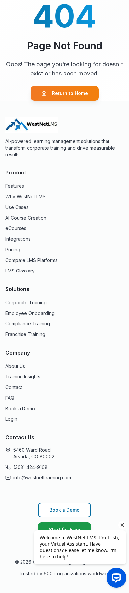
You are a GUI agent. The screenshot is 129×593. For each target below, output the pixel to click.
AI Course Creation (25, 218)
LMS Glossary (20, 270)
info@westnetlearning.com (42, 477)
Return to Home (70, 93)
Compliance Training (27, 323)
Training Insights (22, 376)
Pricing (12, 249)
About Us (15, 366)
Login (11, 419)
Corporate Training (26, 302)
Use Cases (17, 207)
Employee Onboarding (30, 313)
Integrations (18, 239)
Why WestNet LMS (25, 196)
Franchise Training (25, 334)
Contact (13, 387)
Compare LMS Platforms (31, 260)
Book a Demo (20, 408)
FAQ (9, 398)
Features (14, 186)
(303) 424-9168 (30, 467)
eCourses (15, 228)
